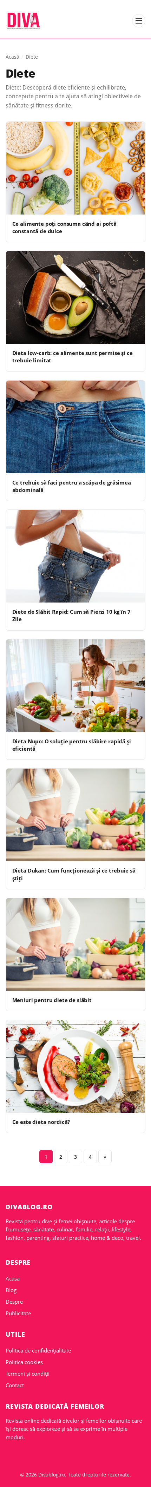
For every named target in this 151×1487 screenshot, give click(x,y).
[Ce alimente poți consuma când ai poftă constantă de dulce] (75, 168)
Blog (11, 1290)
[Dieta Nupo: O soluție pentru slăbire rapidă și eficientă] (75, 685)
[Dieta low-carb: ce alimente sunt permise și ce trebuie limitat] (75, 297)
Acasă (12, 56)
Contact (15, 1385)
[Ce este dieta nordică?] (75, 1066)
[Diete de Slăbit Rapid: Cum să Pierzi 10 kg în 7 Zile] (75, 556)
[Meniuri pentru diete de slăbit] (75, 944)
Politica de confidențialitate (38, 1350)
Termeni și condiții (28, 1373)
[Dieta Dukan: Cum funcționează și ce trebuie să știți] (75, 815)
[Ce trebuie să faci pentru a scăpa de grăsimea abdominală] (75, 427)
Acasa (13, 1278)
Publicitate (18, 1313)
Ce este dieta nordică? (41, 1121)
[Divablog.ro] (23, 20)
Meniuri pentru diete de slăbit (52, 1000)
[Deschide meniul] (138, 20)
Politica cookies (24, 1362)
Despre (14, 1301)
